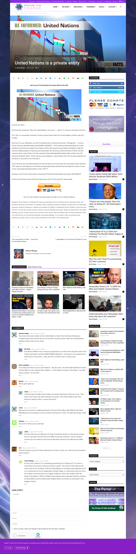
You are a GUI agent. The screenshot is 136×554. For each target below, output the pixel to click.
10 (38, 68)
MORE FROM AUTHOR (35, 267)
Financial (99, 1)
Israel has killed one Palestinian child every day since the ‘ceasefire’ (106, 315)
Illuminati (67, 56)
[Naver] (82, 78)
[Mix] (73, 78)
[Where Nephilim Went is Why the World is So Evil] (74, 301)
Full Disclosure (60, 56)
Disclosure (40, 56)
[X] (18, 78)
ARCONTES (23, 13)
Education (46, 56)
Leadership (107, 1)
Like (122, 83)
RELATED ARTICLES (19, 267)
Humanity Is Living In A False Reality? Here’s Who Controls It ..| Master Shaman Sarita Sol (22, 289)
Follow (120, 87)
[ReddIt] (32, 78)
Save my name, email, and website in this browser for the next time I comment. (39, 529)
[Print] (60, 78)
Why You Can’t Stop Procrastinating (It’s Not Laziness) (105, 260)
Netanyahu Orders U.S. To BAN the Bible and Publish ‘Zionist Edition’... (105, 287)
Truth (16, 58)
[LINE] (64, 78)
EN (122, 1)
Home (55, 7)
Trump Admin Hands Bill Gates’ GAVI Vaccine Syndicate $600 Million (106, 175)
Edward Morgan (21, 68)
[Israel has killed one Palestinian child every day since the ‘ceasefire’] (106, 303)
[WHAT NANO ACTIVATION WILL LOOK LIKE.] (74, 278)
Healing (69, 1)
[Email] (46, 78)
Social (101, 7)
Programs (90, 7)
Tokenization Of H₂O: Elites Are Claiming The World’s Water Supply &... (106, 232)
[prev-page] (13, 321)
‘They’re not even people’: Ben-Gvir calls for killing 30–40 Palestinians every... (105, 204)
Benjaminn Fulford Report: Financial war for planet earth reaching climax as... (112, 391)
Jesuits (73, 56)
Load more (106, 448)
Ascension (32, 1)
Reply (20, 343)
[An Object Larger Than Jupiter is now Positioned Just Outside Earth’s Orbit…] (49, 301)
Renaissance (82, 1)
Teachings (92, 56)
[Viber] (55, 78)
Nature (115, 1)
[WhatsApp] (27, 78)
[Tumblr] (69, 78)
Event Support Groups (43, 1)
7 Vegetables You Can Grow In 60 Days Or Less (70, 239)
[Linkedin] (37, 78)
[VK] (41, 78)
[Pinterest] (23, 78)
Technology (91, 1)
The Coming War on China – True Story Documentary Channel (25, 240)
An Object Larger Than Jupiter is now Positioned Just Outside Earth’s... (110, 401)
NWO (87, 56)
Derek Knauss (92, 264)
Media (75, 1)
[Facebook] (14, 78)
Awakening (24, 56)
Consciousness (32, 56)
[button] (120, 7)
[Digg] (78, 78)
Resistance (78, 7)
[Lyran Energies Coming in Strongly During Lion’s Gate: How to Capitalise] (49, 278)
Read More (107, 144)
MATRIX (78, 56)
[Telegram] (50, 78)
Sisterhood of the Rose (58, 1)
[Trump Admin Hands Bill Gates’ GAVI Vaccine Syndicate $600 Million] (106, 164)
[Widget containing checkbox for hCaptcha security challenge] (27, 535)
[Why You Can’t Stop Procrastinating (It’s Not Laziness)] (106, 249)
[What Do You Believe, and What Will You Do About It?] (94, 371)
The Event (65, 7)
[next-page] (16, 321)
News (83, 56)
